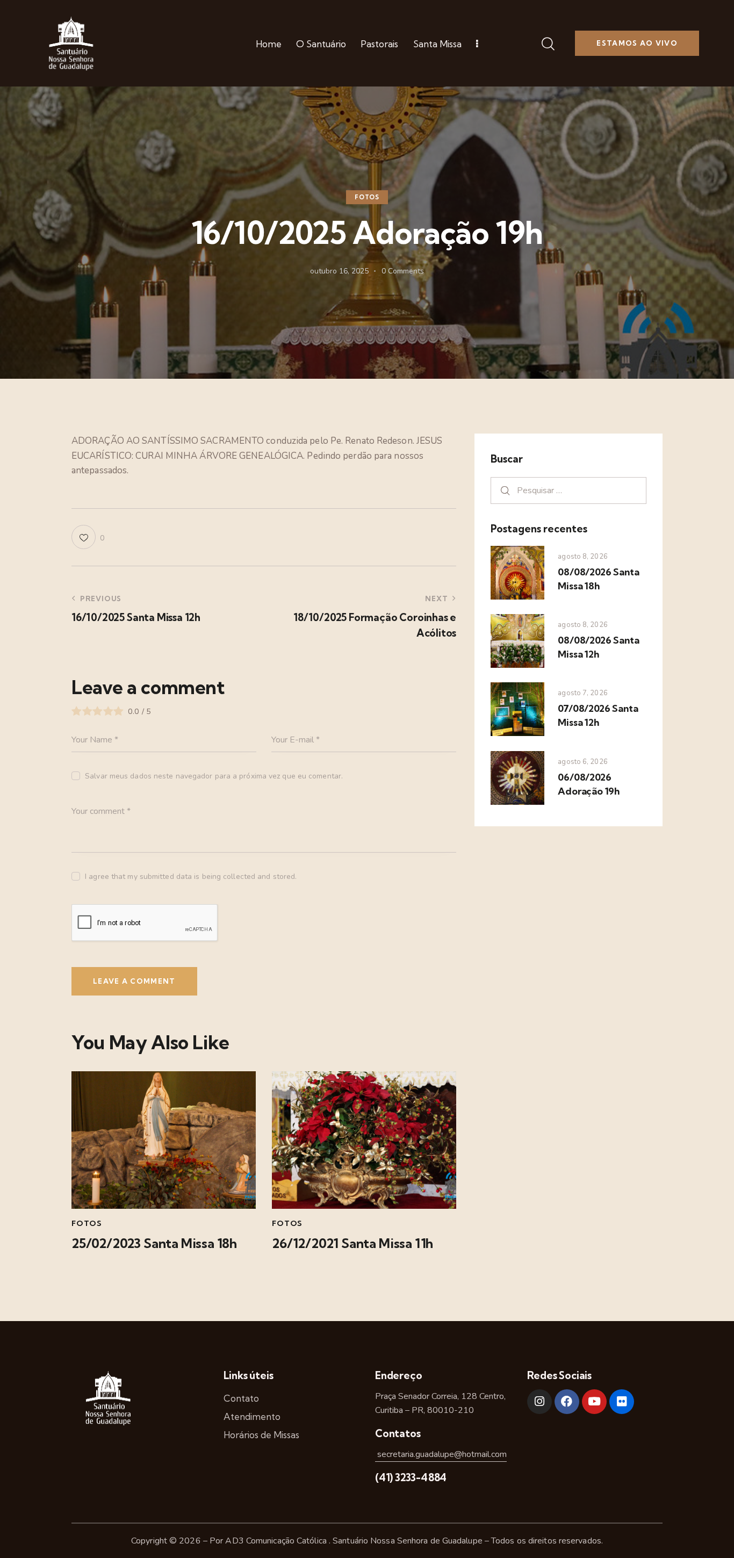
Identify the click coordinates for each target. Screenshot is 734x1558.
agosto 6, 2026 (582, 762)
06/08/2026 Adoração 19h (589, 784)
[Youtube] (594, 1401)
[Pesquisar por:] (568, 490)
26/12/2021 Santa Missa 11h (352, 1243)
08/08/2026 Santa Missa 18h (598, 579)
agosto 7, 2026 (582, 693)
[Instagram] (539, 1401)
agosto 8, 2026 (582, 556)
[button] (87, 537)
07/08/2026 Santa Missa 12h (598, 715)
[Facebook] (567, 1401)
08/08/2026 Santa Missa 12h (598, 647)
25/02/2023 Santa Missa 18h (154, 1243)
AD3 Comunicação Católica (277, 1541)
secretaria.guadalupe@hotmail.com (441, 1454)
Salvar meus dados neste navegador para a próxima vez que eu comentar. (214, 776)
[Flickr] (621, 1401)
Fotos (367, 197)
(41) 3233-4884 (411, 1477)
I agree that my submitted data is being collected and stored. (191, 876)
